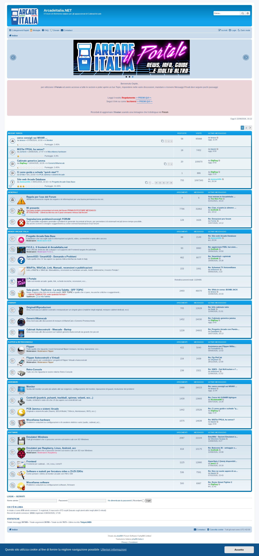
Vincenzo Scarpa (218, 439)
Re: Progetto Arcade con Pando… (223, 329)
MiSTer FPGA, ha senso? (30, 149)
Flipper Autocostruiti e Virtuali (43, 357)
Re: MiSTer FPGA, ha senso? (221, 420)
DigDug (23, 163)
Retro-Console (34, 369)
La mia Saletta (44, 296)
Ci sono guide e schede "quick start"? (37, 172)
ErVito (22, 175)
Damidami (215, 331)
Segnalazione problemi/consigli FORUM (48, 219)
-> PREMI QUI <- (144, 98)
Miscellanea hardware (57, 152)
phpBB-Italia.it (137, 539)
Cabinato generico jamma (31, 160)
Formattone (216, 348)
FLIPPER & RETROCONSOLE (20, 342)
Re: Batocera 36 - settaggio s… (222, 448)
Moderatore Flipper (45, 351)
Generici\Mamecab (56, 163)
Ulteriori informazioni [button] (114, 549)
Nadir (213, 309)
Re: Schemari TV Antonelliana (222, 267)
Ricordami (137, 500)
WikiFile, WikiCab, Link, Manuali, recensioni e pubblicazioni (59, 267)
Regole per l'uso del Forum (41, 197)
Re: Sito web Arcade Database (222, 236)
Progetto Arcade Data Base (63, 182)
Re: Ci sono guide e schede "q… (223, 408)
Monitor (50, 140)
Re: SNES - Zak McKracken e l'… (223, 369)
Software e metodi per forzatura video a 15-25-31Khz (54, 471)
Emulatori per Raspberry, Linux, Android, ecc (51, 448)
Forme (213, 221)
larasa (22, 140)
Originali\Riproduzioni (38, 307)
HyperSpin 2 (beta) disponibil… (222, 461)
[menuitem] (45, 30)
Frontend (31, 461)
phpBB (119, 536)
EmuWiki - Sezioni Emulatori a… (223, 437)
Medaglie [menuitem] (36, 30)
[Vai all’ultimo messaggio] (218, 138)
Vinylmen (214, 360)
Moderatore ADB (44, 241)
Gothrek (214, 210)
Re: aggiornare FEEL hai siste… (223, 247)
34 (156, 183)
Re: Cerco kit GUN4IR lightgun (222, 397)
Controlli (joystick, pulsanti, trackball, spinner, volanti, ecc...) (59, 397)
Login (10, 496)
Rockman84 (216, 400)
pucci (213, 463)
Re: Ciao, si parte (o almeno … (222, 208)
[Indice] (26, 16)
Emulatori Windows (37, 437)
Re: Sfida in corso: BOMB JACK (223, 290)
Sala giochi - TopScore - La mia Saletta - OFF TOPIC (54, 290)
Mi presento (32, 208)
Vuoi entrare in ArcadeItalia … (222, 197)
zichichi (23, 152)
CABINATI (12, 303)
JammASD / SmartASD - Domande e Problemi (51, 256)
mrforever (215, 269)
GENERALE (13, 192)
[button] (250, 128)
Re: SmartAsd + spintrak (219, 256)
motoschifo (25, 182)
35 (160, 183)
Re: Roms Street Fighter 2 (220, 482)
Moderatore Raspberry (47, 453)
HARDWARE (13, 382)
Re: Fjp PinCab (215, 357)
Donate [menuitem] (56, 30)
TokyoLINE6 (85, 522)
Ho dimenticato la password (119, 500)
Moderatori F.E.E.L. (45, 252)
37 (167, 183)
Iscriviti (20, 496)
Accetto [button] (239, 549)
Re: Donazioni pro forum (219, 219)
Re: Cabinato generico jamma (222, 318)
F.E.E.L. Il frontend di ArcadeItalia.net (46, 247)
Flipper (30, 346)
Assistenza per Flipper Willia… (222, 346)
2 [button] (246, 127)
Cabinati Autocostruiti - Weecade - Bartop (48, 329)
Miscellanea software (37, 482)
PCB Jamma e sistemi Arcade (52, 175)
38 (171, 183)
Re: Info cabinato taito (218, 307)
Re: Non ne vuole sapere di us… (223, 471)
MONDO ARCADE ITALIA (18, 232)
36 (164, 183)
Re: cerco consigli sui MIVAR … (222, 386)
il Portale (31, 278)
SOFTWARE (13, 432)
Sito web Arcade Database (31, 179)
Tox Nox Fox (216, 199)
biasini (213, 149)
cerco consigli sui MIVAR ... (32, 138)
